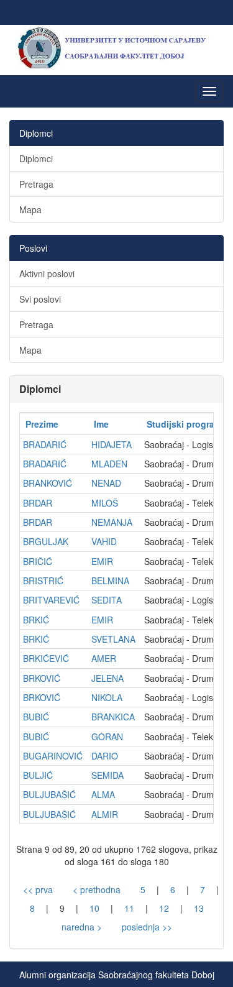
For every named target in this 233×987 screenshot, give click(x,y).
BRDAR (37, 503)
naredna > (82, 926)
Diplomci (36, 158)
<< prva (38, 889)
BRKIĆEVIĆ (46, 658)
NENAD (106, 483)
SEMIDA (107, 775)
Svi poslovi (40, 299)
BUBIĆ (36, 716)
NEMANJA (111, 522)
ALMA (103, 794)
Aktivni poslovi (47, 273)
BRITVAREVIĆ (51, 600)
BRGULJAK (45, 541)
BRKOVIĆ (41, 678)
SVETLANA (113, 639)
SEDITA (106, 600)
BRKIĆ (36, 619)
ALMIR (104, 814)
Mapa (30, 209)
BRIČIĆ (37, 561)
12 (164, 908)
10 (94, 908)
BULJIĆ (38, 775)
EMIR (102, 561)
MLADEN (109, 463)
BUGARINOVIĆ (53, 756)
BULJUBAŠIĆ (49, 794)
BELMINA (110, 580)
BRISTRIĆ (43, 580)
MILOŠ (104, 503)
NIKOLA (106, 697)
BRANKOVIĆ (47, 483)
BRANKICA (113, 716)
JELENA (107, 678)
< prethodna (97, 889)
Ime (101, 424)
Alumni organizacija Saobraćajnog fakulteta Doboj (116, 974)
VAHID (104, 541)
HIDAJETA (111, 444)
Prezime (41, 424)
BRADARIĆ (44, 444)
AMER (103, 658)
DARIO (104, 756)
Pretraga (36, 184)
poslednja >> (147, 926)
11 (129, 908)
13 (199, 908)
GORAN (107, 736)
